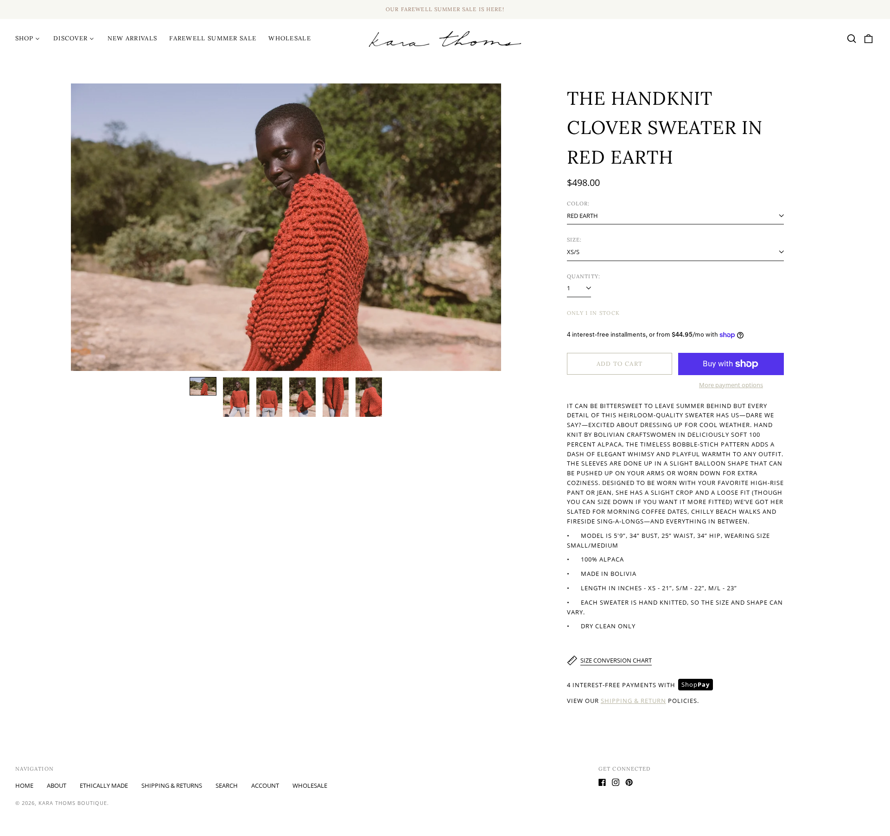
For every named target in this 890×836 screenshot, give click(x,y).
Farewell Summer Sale (212, 38)
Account (265, 785)
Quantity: (583, 276)
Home (24, 785)
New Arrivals (133, 38)
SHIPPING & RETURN (633, 700)
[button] (851, 38)
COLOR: (578, 203)
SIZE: (574, 239)
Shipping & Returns (171, 785)
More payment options (731, 385)
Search (227, 785)
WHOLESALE (289, 38)
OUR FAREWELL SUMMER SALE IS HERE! (445, 9)
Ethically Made (104, 785)
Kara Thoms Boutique (72, 802)
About (56, 785)
